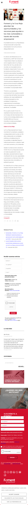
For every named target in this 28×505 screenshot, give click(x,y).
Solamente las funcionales (14, 498)
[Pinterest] (10, 221)
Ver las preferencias (14, 501)
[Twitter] (7, 221)
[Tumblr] (13, 221)
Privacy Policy (7, 463)
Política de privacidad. (15, 290)
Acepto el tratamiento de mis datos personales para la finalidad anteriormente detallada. (13, 295)
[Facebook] (5, 221)
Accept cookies (14, 494)
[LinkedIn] (15, 221)
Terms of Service (13, 320)
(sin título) (6, 334)
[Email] (18, 221)
